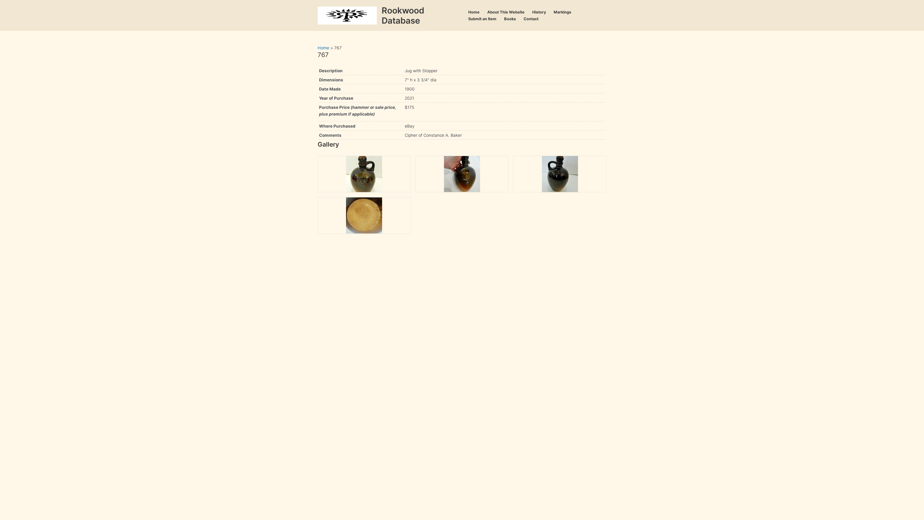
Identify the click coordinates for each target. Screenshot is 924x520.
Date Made (330, 89)
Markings (562, 12)
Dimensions (331, 80)
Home (474, 12)
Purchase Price (357, 111)
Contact (531, 18)
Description (331, 70)
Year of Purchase (336, 98)
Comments (330, 135)
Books (510, 18)
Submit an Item (482, 18)
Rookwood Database (403, 15)
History (539, 12)
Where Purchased (337, 126)
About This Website (506, 12)
